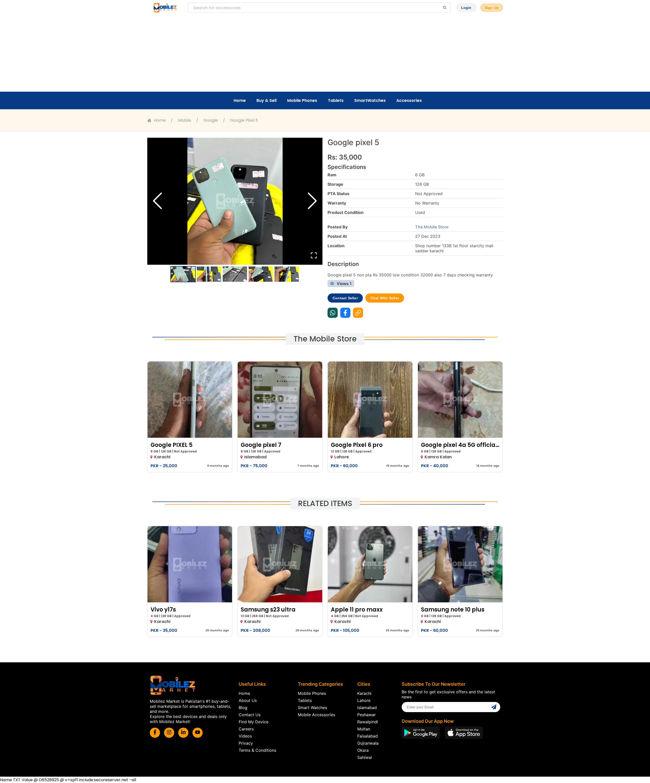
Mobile (184, 120)
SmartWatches (370, 100)
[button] (234, 201)
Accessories (409, 100)
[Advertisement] (325, 53)
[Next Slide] (312, 201)
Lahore (363, 700)
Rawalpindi (367, 721)
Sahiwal (364, 757)
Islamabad (367, 707)
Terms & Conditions (257, 750)
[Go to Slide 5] (286, 274)
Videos (245, 736)
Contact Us (250, 714)
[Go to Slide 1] (183, 274)
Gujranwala (368, 743)
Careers (246, 728)
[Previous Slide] (157, 201)
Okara (363, 750)
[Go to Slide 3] (235, 274)
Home (240, 100)
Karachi (364, 693)
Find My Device (253, 721)
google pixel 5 (244, 120)
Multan (363, 728)
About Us (248, 700)
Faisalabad (367, 736)
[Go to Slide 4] (260, 274)
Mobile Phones (302, 100)
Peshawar (366, 714)
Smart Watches (312, 707)
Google (210, 120)
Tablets (336, 100)
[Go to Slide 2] (209, 274)
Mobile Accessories (316, 714)
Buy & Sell (266, 100)
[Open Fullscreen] (313, 256)
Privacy (246, 743)
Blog (243, 707)
